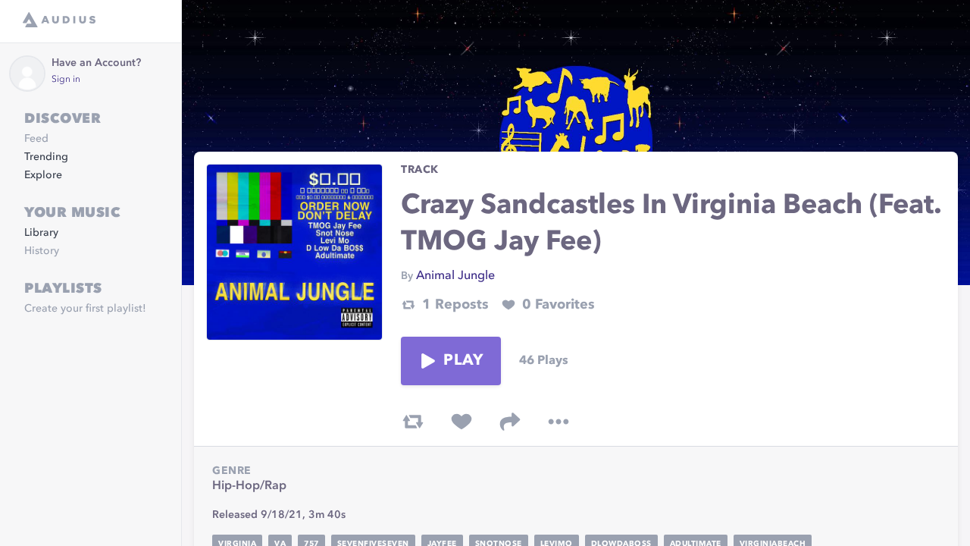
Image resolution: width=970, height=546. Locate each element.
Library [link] (41, 233)
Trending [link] (46, 157)
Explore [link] (43, 175)
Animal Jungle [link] (455, 276)
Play (463, 361)
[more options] (558, 422)
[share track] (510, 422)
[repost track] (413, 422)
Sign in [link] (66, 79)
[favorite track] (461, 422)
